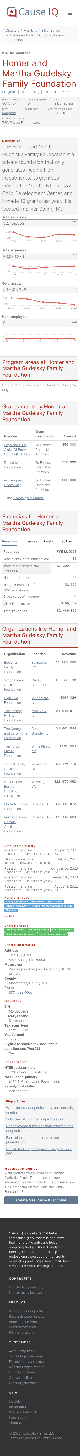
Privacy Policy (52, 1438)
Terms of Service (21, 1438)
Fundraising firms (21, 1372)
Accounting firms (21, 1351)
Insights (15, 1401)
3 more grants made (28, 498)
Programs (9, 92)
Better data (17, 1407)
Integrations (18, 1417)
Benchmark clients (23, 1322)
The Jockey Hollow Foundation (13, 715)
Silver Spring (51, 30)
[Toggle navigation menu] (70, 12)
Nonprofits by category (26, 1287)
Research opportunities (26, 1316)
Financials (50, 92)
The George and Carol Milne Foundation (15, 733)
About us (16, 1423)
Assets (48, 541)
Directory (13, 30)
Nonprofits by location (25, 1292)
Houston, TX (41, 804)
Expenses (30, 541)
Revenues (9, 541)
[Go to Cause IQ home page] (32, 12)
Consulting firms (21, 1377)
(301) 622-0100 (20, 992)
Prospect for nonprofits (26, 1311)
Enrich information (22, 1327)
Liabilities (66, 541)
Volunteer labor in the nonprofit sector (34, 1119)
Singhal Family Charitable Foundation (14, 768)
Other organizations (23, 1383)
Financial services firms (26, 1361)
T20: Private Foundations (21, 122)
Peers (66, 92)
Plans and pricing (21, 1332)
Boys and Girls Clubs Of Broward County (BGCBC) (17, 449)
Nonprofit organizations (26, 1367)
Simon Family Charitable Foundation (14, 685)
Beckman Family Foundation (12, 667)
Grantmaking (30, 92)
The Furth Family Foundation (12, 751)
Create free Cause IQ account (41, 1200)
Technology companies (26, 1356)
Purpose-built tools (23, 1412)
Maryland (30, 30)
